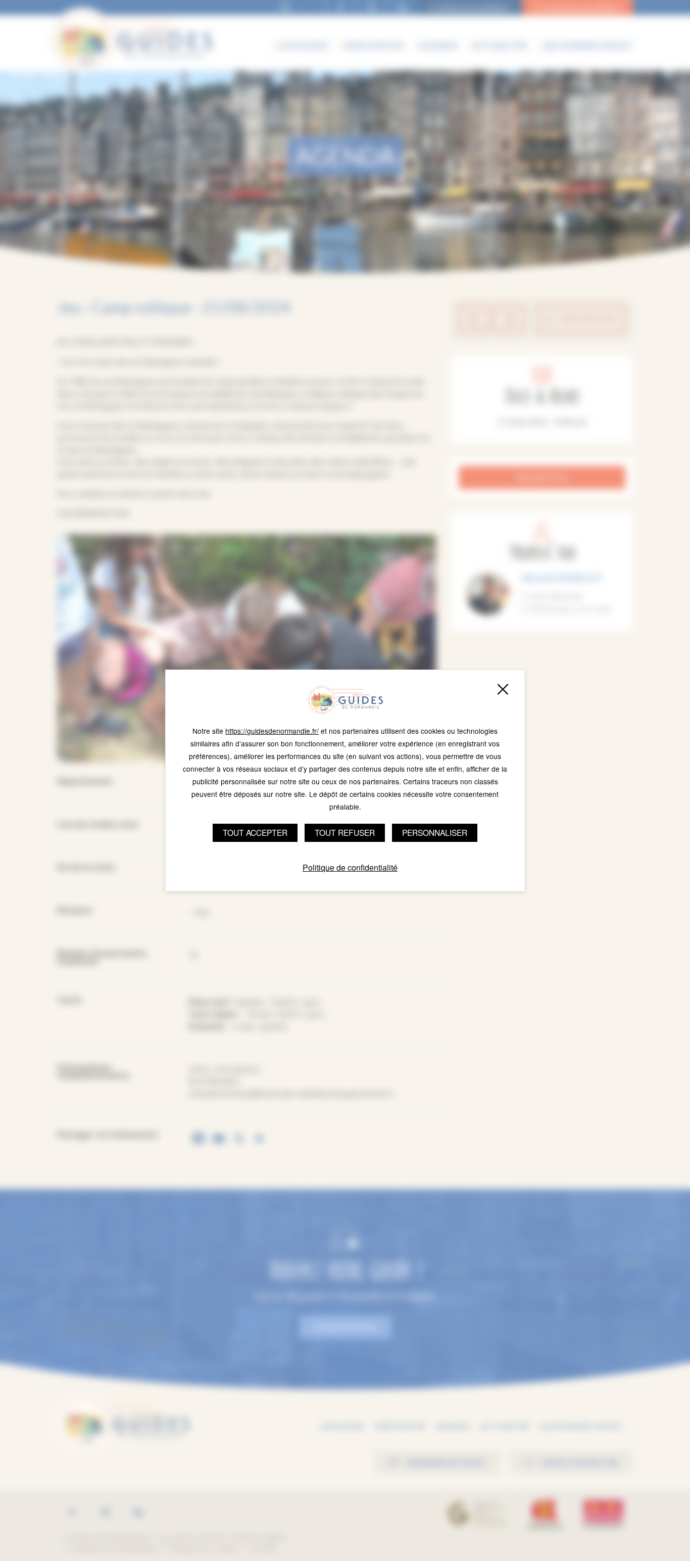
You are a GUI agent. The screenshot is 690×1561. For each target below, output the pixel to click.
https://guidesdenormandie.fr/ (272, 731)
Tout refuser (345, 832)
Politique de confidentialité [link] (350, 867)
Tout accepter (255, 832)
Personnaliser (434, 832)
